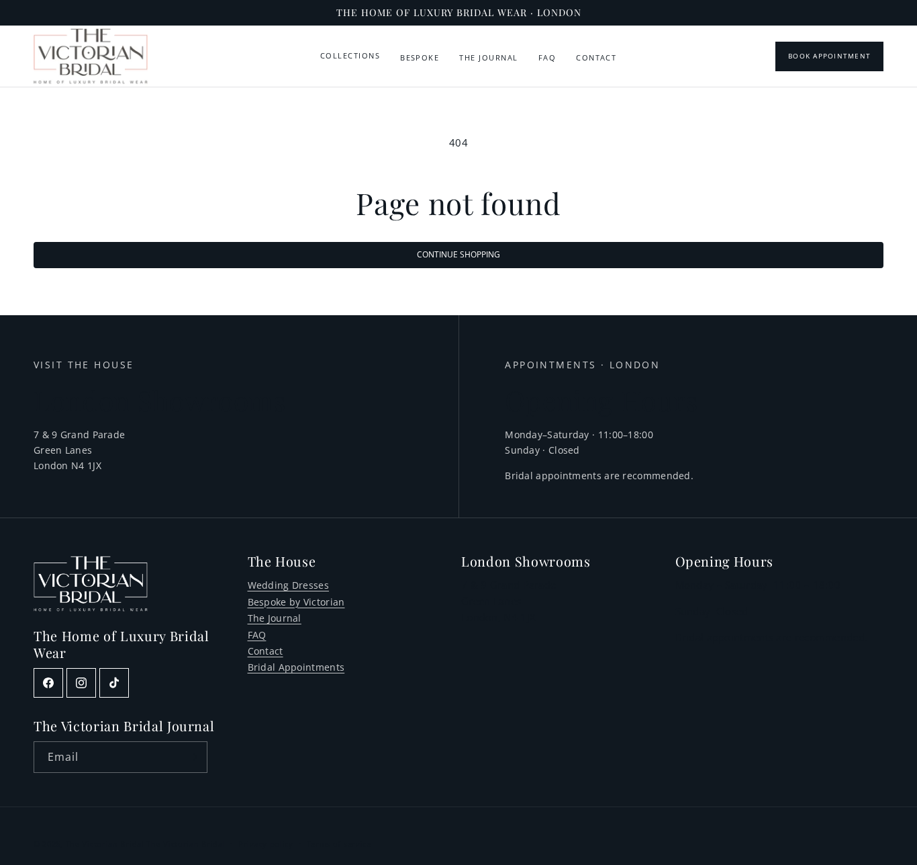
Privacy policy (265, 844)
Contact (596, 58)
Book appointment (829, 56)
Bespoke (419, 58)
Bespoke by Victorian (296, 601)
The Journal (488, 58)
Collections (350, 55)
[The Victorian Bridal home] (91, 56)
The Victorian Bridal (105, 844)
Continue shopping (458, 254)
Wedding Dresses (289, 585)
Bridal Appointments (296, 667)
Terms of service (339, 844)
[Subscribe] (192, 757)
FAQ (547, 58)
